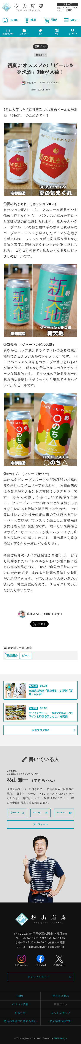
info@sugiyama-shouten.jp (46, 946)
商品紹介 (12, 655)
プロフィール (40, 824)
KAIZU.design (60, 1038)
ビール (26, 655)
